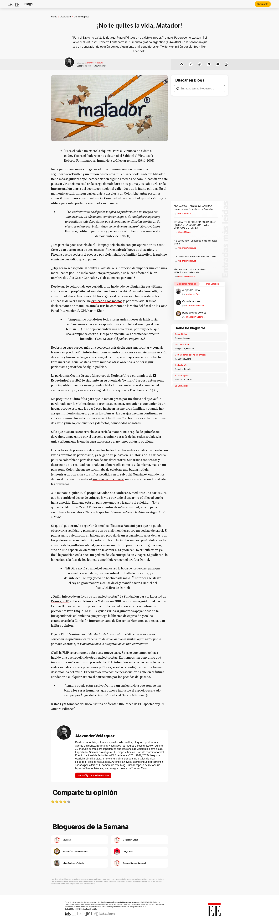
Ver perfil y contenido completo (93, 775)
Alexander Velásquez (94, 63)
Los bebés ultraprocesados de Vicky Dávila (195, 256)
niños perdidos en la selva (109, 474)
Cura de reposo (84, 66)
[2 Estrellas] (56, 801)
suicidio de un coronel (108, 479)
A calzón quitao (182, 375)
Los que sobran (182, 344)
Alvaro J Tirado (184, 232)
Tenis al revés (181, 365)
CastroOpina (181, 334)
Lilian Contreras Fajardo (73, 863)
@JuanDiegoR (184, 369)
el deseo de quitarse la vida (91, 497)
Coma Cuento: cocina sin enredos (190, 355)
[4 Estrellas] (64, 801)
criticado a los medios (106, 301)
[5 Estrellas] (68, 801)
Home (54, 16)
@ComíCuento (184, 359)
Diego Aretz (128, 851)
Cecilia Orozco (80, 375)
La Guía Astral (181, 386)
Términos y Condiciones (110, 902)
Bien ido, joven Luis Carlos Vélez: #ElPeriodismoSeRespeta (190, 271)
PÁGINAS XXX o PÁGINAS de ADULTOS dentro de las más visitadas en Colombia (193, 208)
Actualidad (65, 16)
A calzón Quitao (184, 379)
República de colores (194, 312)
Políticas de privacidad (128, 902)
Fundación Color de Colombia (195, 317)
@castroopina (184, 338)
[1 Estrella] (52, 801)
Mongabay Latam (130, 840)
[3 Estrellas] (60, 801)
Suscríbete (262, 4)
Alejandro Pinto (184, 213)
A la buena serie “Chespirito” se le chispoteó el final (195, 242)
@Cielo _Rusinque (186, 348)
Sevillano (67, 840)
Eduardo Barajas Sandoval (134, 863)
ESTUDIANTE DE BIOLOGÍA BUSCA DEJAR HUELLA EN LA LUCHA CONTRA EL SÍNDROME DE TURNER (195, 225)
